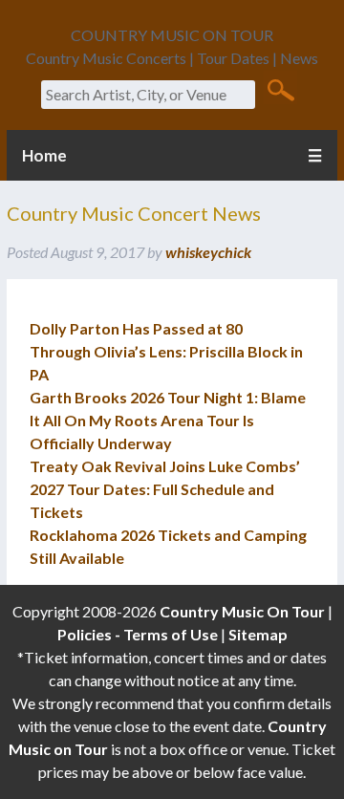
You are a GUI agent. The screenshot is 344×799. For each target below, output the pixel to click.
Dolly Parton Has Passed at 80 (136, 328)
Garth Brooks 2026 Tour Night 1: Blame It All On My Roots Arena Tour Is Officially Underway (168, 420)
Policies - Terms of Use (137, 634)
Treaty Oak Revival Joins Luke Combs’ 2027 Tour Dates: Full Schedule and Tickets (165, 489)
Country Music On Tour (242, 611)
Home (44, 155)
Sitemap (258, 634)
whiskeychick (208, 252)
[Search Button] (280, 89)
